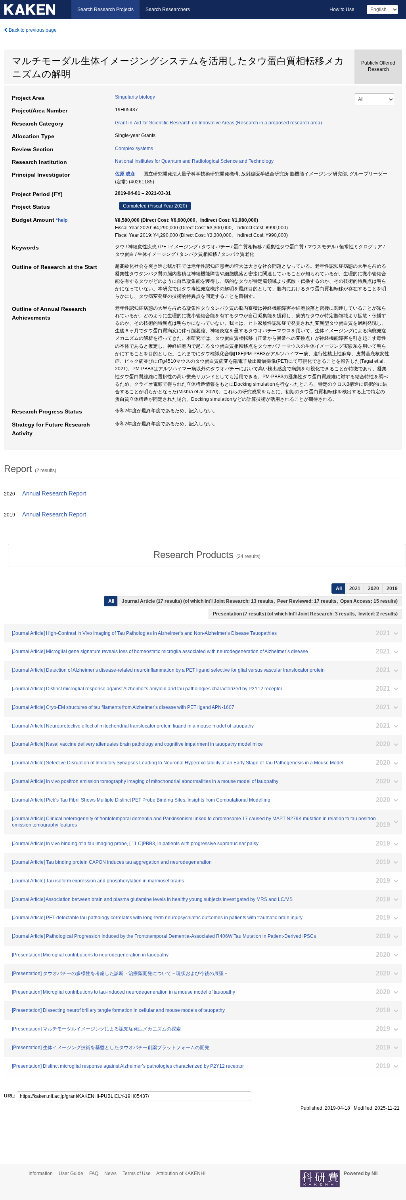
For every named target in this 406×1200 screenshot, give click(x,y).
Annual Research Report (54, 493)
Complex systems (134, 148)
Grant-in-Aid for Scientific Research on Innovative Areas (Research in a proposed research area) (218, 123)
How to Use (341, 9)
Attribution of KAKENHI (180, 1173)
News (110, 1173)
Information (41, 1173)
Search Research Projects (105, 9)
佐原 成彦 (125, 174)
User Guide (71, 1173)
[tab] (207, 555)
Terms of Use (137, 1173)
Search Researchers (168, 9)
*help (61, 220)
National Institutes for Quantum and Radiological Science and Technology (194, 161)
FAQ (93, 1173)
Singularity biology (135, 97)
